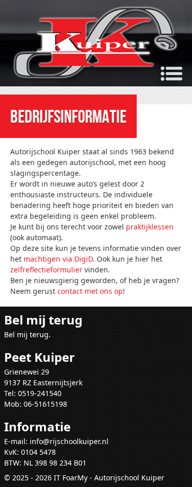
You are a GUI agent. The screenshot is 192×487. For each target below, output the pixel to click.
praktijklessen (150, 226)
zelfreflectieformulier (46, 269)
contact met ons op (90, 291)
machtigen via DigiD (58, 259)
